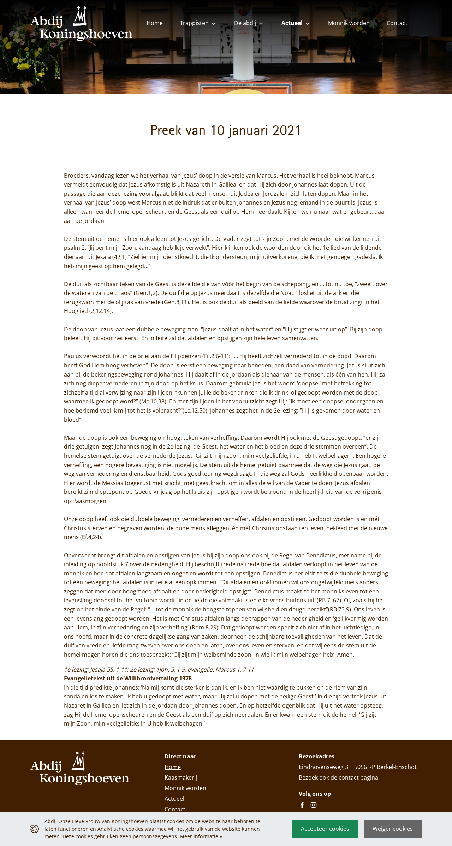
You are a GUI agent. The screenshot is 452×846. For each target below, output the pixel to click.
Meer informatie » (201, 836)
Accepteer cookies (325, 829)
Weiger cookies (393, 829)
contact (349, 777)
